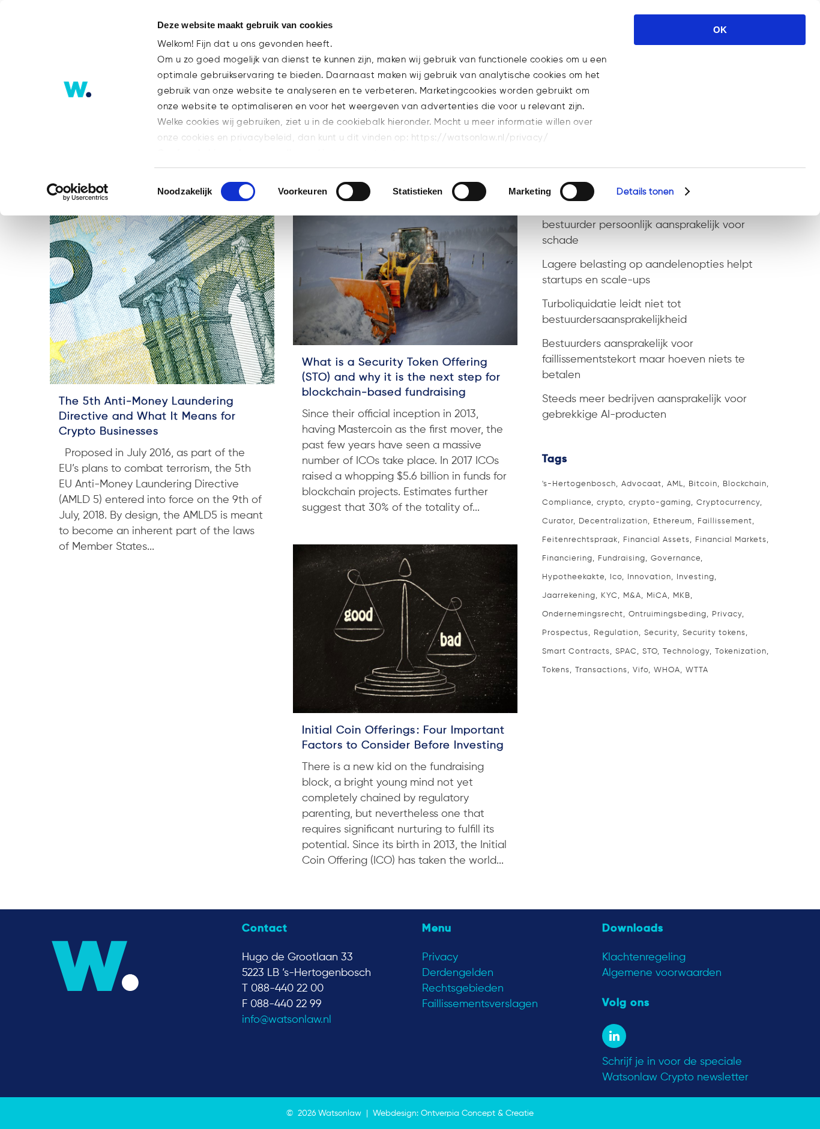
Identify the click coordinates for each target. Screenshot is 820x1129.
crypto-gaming (660, 503)
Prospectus (565, 633)
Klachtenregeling (644, 957)
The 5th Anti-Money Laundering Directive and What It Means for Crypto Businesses (147, 416)
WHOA (667, 670)
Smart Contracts (576, 651)
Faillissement (725, 521)
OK (720, 30)
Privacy (727, 614)
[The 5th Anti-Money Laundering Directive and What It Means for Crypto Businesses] (162, 290)
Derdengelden (457, 973)
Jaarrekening (568, 596)
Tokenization (741, 651)
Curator (557, 521)
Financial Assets (656, 540)
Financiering (567, 558)
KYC (609, 596)
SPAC (626, 651)
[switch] (353, 191)
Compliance (566, 503)
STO (649, 651)
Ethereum (672, 521)
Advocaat (641, 484)
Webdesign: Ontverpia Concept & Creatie (453, 1113)
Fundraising (621, 558)
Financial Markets (731, 540)
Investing (695, 577)
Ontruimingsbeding (668, 614)
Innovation (649, 577)
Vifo (640, 670)
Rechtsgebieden (463, 988)
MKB (681, 596)
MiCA (657, 596)
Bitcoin (703, 484)
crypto (610, 503)
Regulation (616, 633)
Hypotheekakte (573, 577)
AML (675, 484)
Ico (616, 577)
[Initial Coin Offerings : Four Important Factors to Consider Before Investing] (405, 628)
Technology (686, 651)
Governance (676, 558)
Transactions (601, 670)
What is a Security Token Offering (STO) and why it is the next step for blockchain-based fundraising (401, 377)
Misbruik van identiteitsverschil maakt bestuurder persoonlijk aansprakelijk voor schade (643, 225)
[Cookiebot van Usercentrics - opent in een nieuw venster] (77, 192)
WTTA (697, 670)
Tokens (556, 670)
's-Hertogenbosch (579, 484)
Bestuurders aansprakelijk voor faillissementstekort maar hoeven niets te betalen (643, 360)
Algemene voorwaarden (662, 973)
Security (660, 633)
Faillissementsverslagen (480, 1004)
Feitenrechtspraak (580, 540)
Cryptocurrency (728, 503)
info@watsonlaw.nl (286, 1019)
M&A (632, 596)
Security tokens (714, 633)
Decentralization (613, 521)
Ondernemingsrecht (582, 614)
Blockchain (745, 484)
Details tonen (645, 191)
